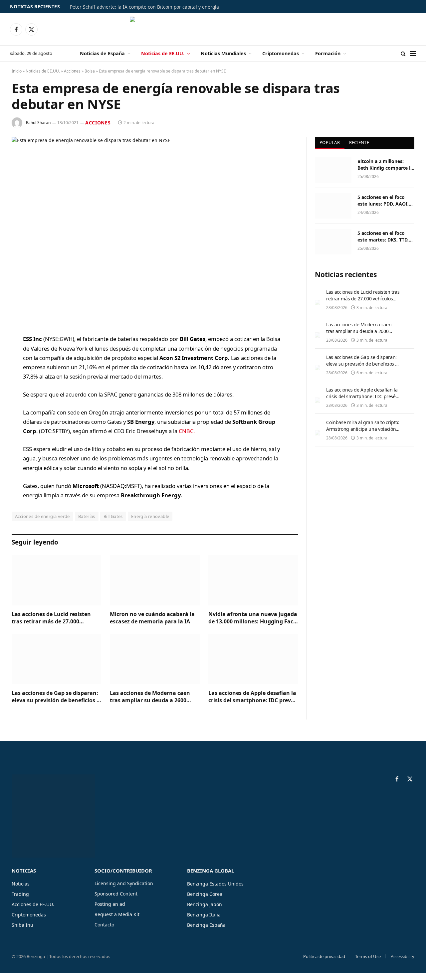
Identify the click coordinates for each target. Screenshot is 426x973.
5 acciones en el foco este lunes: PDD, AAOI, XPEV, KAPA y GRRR (383, 200)
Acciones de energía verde (42, 516)
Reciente (359, 142)
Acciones (72, 71)
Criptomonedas (280, 53)
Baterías (86, 516)
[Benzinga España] (213, 29)
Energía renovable (150, 516)
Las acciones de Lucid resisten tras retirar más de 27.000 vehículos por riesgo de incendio (54, 618)
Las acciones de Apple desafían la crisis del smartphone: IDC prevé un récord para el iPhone (252, 697)
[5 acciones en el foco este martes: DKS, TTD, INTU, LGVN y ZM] (333, 241)
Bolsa (90, 71)
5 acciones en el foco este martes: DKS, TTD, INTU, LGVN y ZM (383, 236)
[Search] (403, 53)
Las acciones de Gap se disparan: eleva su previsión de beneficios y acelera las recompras (56, 697)
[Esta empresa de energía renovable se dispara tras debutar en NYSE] (155, 230)
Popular (330, 142)
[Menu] (413, 53)
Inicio (17, 71)
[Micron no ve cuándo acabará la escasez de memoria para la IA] (154, 580)
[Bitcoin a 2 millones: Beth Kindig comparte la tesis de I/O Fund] (333, 170)
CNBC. (186, 431)
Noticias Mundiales (223, 53)
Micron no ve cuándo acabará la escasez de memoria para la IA (152, 618)
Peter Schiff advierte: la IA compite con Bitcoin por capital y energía (144, 7)
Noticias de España (102, 53)
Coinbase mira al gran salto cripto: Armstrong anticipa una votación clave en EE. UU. (362, 429)
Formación (327, 53)
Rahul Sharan (38, 122)
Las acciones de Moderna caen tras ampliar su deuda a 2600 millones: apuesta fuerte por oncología (150, 697)
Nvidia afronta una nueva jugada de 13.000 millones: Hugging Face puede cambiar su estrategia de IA (252, 618)
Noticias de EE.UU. (162, 53)
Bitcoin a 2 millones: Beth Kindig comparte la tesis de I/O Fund (385, 164)
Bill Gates (113, 516)
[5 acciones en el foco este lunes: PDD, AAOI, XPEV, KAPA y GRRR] (333, 206)
